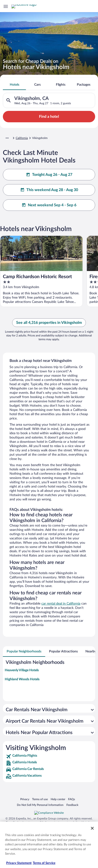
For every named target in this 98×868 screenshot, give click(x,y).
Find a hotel (49, 116)
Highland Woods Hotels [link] (22, 679)
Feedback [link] (72, 804)
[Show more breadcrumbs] (7, 138)
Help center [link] (58, 799)
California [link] (22, 138)
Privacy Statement (19, 863)
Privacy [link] (24, 799)
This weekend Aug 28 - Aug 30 (52, 190)
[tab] (14, 84)
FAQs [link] (71, 799)
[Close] (92, 828)
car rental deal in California (60, 603)
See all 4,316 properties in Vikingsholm (49, 323)
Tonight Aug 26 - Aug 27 (52, 175)
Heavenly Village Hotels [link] (22, 670)
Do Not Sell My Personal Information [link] (40, 804)
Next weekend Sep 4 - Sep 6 (52, 205)
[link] (49, 756)
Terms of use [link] (40, 799)
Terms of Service (44, 863)
